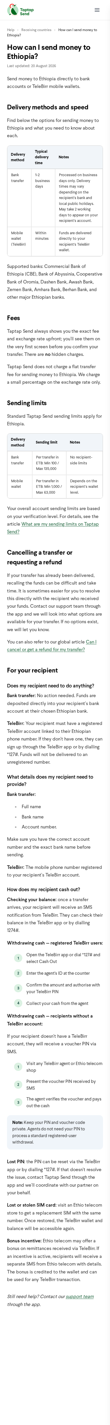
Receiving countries (36, 30)
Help (10, 30)
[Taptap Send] (20, 10)
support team (80, 1296)
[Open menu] (97, 10)
